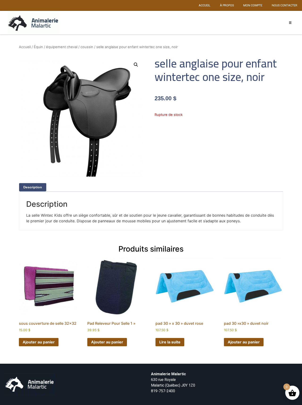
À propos (227, 5)
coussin (86, 47)
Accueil (204, 5)
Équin (38, 47)
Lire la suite (169, 342)
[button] (290, 23)
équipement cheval (61, 47)
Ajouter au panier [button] (39, 342)
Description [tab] (32, 187)
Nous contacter (284, 5)
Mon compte (252, 5)
